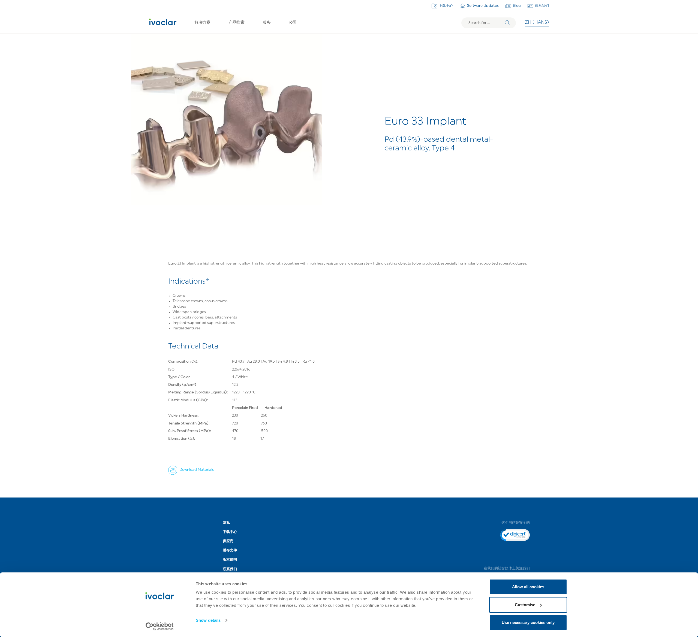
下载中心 (446, 6)
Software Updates (483, 6)
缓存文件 (230, 550)
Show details (208, 620)
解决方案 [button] (202, 23)
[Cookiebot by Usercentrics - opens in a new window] (159, 626)
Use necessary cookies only (528, 622)
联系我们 (542, 6)
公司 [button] (293, 23)
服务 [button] (266, 23)
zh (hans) (537, 22)
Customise (525, 604)
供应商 (228, 541)
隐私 (226, 522)
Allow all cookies (528, 586)
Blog (517, 6)
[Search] (507, 23)
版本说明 (230, 560)
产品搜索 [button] (236, 23)
